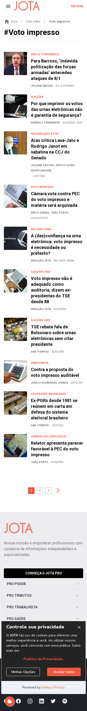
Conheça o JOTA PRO (43, 573)
